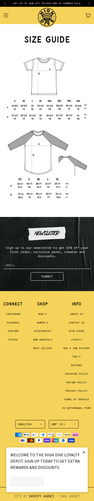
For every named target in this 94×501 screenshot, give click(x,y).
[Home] (47, 15)
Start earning (27, 481)
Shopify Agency (41, 496)
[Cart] (88, 15)
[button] (6, 3)
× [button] (84, 452)
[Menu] (8, 15)
